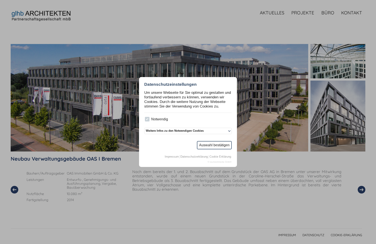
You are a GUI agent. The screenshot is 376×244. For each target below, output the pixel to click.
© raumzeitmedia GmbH (219, 162)
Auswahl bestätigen (214, 145)
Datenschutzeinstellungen (170, 84)
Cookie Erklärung (220, 156)
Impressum (172, 156)
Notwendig (159, 119)
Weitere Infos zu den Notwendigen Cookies (175, 130)
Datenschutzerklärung (194, 156)
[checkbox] (147, 119)
